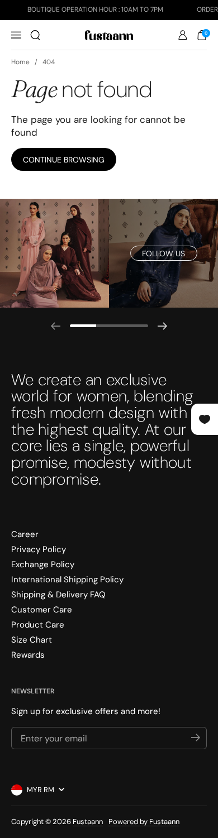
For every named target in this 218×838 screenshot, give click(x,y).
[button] (35, 35)
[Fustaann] (109, 35)
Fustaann (88, 821)
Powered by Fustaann (143, 821)
